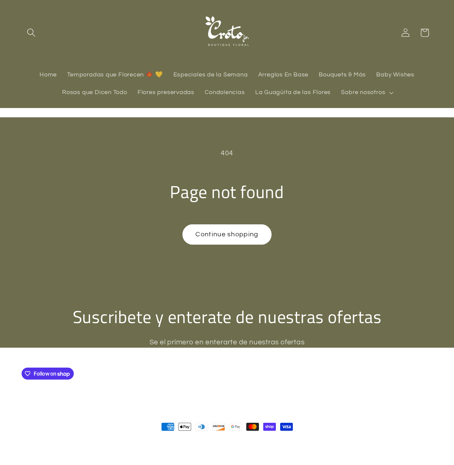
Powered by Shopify (111, 440)
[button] (31, 32)
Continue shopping (226, 234)
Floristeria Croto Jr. (64, 440)
